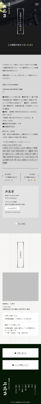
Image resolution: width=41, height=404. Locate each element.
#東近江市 (28, 154)
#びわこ (12, 154)
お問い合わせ (21, 353)
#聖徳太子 (29, 148)
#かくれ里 (25, 157)
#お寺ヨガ (32, 160)
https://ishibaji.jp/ (11, 198)
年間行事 (26, 387)
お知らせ (19, 387)
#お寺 (11, 148)
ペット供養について (21, 365)
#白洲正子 (17, 157)
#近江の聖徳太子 (23, 160)
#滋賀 (17, 154)
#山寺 (23, 148)
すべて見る (22, 223)
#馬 (15, 160)
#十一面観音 (29, 151)
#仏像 (13, 151)
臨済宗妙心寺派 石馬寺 (23, 402)
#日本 (11, 160)
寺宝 (32, 385)
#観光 (34, 154)
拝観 (29, 385)
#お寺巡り (16, 148)
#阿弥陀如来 (19, 151)
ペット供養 (22, 388)
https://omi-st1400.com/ (12, 145)
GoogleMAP (12, 208)
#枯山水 (32, 157)
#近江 (22, 154)
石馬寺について (35, 389)
